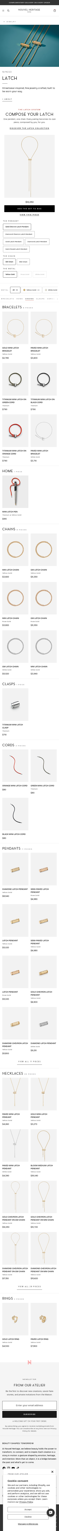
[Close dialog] (52, 1472)
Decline (28, 1517)
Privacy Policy (26, 1502)
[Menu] (3, 10)
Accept (28, 1509)
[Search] (8, 10)
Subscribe (29, 1414)
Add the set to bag (29, 209)
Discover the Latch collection (29, 128)
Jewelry (9, 22)
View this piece (29, 215)
